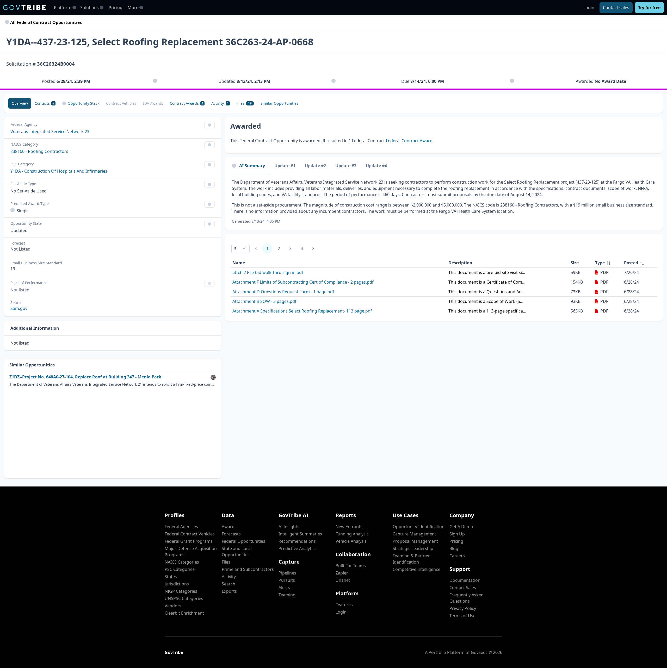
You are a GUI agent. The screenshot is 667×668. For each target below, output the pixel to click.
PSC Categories (180, 569)
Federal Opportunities (243, 541)
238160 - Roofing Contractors (39, 151)
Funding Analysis (352, 534)
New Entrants (349, 526)
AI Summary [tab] (252, 165)
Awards (229, 526)
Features (344, 605)
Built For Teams (351, 566)
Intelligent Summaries (300, 534)
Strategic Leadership (413, 548)
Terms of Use (462, 616)
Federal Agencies (181, 526)
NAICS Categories (182, 562)
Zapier (342, 573)
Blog (453, 548)
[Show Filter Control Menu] (209, 125)
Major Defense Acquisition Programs (191, 552)
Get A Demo (461, 526)
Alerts (284, 587)
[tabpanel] (444, 201)
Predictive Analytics (298, 548)
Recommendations (297, 541)
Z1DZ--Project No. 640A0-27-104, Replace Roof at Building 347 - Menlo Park (85, 376)
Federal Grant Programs (189, 541)
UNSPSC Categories (184, 598)
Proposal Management (415, 541)
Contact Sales (462, 587)
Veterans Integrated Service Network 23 (49, 131)
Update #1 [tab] (284, 165)
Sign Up (457, 534)
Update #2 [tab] (315, 165)
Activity (229, 576)
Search (228, 584)
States (171, 576)
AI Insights (289, 526)
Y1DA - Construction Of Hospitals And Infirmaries (58, 171)
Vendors (173, 606)
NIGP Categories (181, 591)
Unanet (343, 580)
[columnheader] (607, 263)
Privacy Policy (462, 608)
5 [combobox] (235, 248)
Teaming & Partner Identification (411, 559)
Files (226, 562)
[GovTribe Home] (24, 7)
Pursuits (287, 580)
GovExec (479, 652)
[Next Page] (313, 248)
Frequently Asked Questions (466, 598)
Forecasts (231, 534)
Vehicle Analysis (351, 541)
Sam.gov (18, 308)
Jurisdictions (177, 584)
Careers (457, 556)
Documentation (464, 580)
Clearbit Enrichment (184, 613)
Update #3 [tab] (345, 165)
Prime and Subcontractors (248, 569)
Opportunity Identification (418, 526)
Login (588, 7)
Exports (229, 591)
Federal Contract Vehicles (190, 534)
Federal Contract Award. (410, 140)
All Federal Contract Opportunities (45, 22)
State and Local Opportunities (237, 552)
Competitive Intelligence (416, 569)
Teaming (287, 595)
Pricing (115, 7)
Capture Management (414, 534)
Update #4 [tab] (376, 165)
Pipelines (287, 573)
